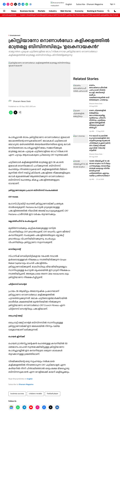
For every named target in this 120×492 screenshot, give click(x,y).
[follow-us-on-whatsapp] (18, 407)
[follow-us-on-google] (11, 407)
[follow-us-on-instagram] (37, 407)
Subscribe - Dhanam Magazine (89, 4)
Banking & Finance (95, 11)
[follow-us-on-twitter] (50, 407)
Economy (79, 11)
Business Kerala (27, 11)
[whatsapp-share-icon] (11, 113)
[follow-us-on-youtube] (31, 407)
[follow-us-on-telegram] (24, 407)
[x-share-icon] (15, 113)
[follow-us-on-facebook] (44, 407)
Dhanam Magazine (26, 384)
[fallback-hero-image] (80, 88)
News (13, 11)
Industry (53, 11)
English (69, 4)
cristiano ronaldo (35, 393)
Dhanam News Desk (22, 101)
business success (17, 393)
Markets (41, 11)
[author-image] (10, 101)
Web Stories (65, 11)
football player (52, 393)
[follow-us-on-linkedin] (57, 407)
